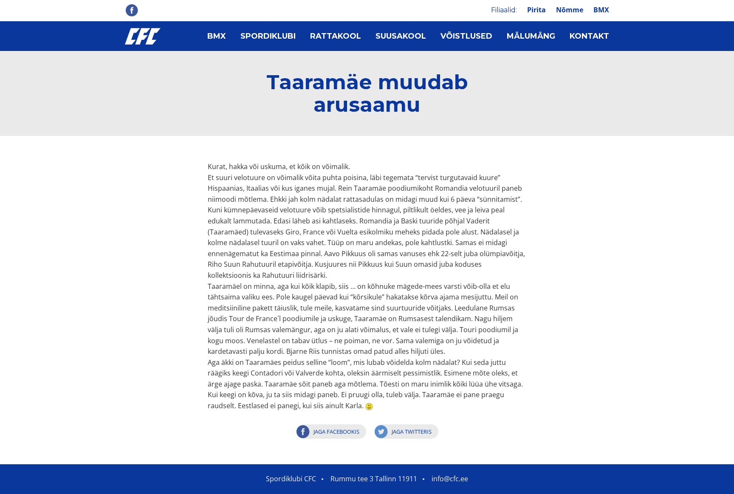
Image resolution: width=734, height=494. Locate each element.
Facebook (131, 10)
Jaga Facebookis (336, 431)
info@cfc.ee (450, 478)
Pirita (536, 9)
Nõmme (569, 9)
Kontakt (589, 36)
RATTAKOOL (335, 36)
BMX (601, 9)
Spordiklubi (268, 36)
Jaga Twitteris (412, 431)
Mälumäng (531, 36)
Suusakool (400, 36)
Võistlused (466, 36)
